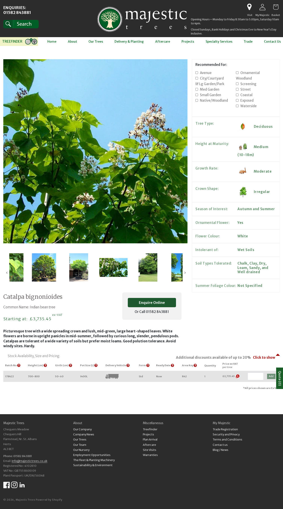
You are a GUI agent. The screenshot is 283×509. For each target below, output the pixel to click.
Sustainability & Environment (93, 465)
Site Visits (149, 450)
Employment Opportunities (92, 455)
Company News (83, 435)
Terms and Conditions (227, 440)
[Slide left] (6, 273)
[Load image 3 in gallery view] (78, 267)
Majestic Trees (25, 499)
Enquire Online (152, 302)
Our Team (79, 445)
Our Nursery (81, 450)
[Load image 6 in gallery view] (182, 267)
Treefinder (150, 429)
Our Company (82, 429)
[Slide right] (185, 273)
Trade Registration (225, 429)
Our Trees (79, 440)
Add (271, 376)
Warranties (150, 455)
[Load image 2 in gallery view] (44, 267)
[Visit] (249, 7)
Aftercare (149, 445)
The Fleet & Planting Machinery (94, 460)
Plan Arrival (150, 440)
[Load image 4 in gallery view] (113, 267)
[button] (21, 24)
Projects (148, 435)
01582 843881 (17, 12)
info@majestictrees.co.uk (29, 461)
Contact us (220, 445)
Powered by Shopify (49, 499)
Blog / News (220, 450)
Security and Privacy (226, 435)
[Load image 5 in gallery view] (148, 267)
